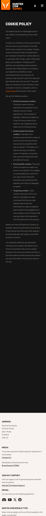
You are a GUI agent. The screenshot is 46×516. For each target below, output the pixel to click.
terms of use (11, 91)
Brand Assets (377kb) (10, 465)
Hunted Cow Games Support (13, 485)
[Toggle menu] (42, 5)
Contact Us (6, 457)
